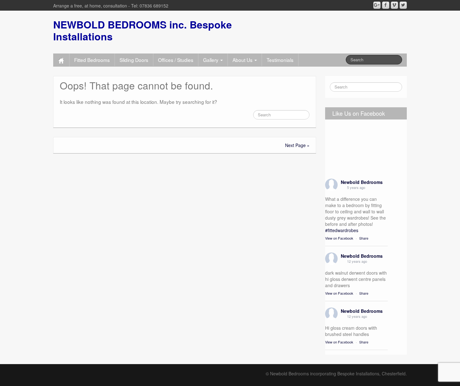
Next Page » (297, 145)
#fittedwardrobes (341, 230)
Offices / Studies (175, 59)
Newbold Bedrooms (362, 182)
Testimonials (280, 59)
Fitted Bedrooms (92, 59)
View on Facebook (339, 238)
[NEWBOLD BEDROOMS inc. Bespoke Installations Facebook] (385, 5)
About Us (243, 59)
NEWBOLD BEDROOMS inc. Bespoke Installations (142, 30)
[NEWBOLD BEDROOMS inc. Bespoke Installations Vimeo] (394, 5)
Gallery (211, 59)
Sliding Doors (134, 59)
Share (363, 238)
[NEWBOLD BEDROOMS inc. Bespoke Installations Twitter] (403, 5)
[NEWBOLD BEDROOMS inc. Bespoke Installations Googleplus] (377, 5)
